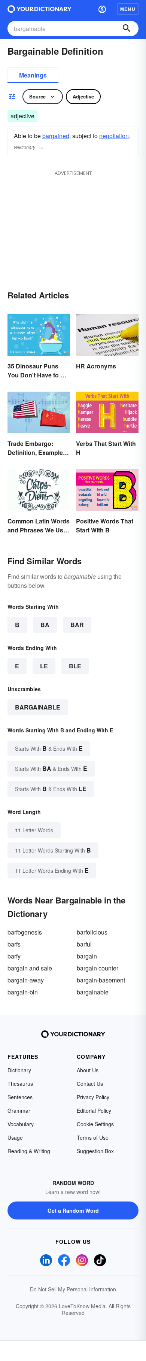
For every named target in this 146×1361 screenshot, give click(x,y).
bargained (55, 135)
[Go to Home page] (39, 8)
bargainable (37, 707)
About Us (87, 1070)
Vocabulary (20, 1124)
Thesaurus (20, 1083)
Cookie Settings (95, 1124)
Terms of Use (93, 1137)
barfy (14, 956)
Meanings (33, 75)
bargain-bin (22, 992)
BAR (77, 624)
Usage (15, 1137)
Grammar (18, 1110)
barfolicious (92, 932)
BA (44, 624)
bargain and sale (29, 968)
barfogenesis (24, 932)
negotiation (114, 135)
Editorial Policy (94, 1110)
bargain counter (97, 968)
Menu (128, 9)
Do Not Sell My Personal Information (73, 1289)
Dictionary (19, 1070)
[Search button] (126, 28)
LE (44, 666)
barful (84, 944)
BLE (75, 666)
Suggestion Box (95, 1151)
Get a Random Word (73, 1210)
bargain (87, 956)
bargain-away (25, 980)
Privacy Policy (93, 1097)
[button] (102, 9)
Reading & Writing (28, 1151)
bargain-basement (101, 980)
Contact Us (90, 1083)
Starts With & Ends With (49, 748)
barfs (14, 944)
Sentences (20, 1097)
